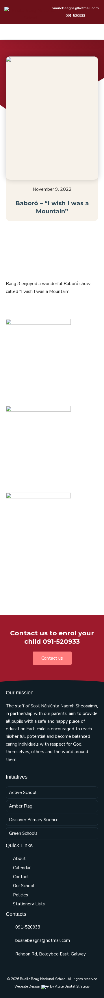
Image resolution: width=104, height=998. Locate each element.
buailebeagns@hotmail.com (42, 940)
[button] (96, 31)
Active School (22, 792)
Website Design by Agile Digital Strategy (52, 986)
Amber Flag (20, 806)
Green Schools (23, 833)
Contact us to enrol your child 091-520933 (52, 637)
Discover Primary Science (34, 820)
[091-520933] (8, 927)
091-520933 (27, 927)
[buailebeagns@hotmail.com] (8, 940)
